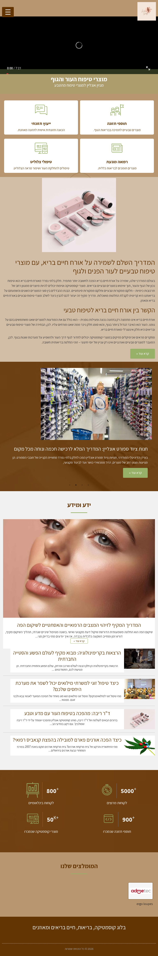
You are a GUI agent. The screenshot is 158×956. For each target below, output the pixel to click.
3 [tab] (76, 485)
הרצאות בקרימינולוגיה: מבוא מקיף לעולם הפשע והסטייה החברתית (67, 655)
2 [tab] (82, 485)
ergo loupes (145, 904)
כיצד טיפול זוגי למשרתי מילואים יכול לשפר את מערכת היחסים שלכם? (67, 685)
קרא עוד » (89, 473)
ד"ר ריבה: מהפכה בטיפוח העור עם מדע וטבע (67, 713)
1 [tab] (88, 485)
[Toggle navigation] (8, 12)
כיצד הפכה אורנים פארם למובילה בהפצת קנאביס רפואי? (67, 739)
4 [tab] (70, 485)
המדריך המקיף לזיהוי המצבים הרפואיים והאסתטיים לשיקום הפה (79, 624)
